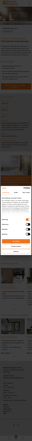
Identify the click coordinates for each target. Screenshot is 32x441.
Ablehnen (16, 251)
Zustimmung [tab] (5, 192)
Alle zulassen (16, 241)
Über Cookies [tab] (26, 192)
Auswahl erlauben (16, 246)
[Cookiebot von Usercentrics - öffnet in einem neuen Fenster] (23, 188)
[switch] (28, 224)
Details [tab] (16, 192)
